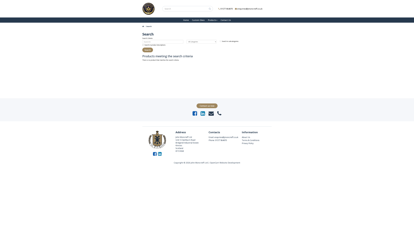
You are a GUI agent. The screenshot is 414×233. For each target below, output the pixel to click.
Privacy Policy (248, 143)
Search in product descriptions (154, 45)
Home (186, 20)
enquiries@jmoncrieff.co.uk (249, 8)
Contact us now (207, 106)
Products (212, 20)
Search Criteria (147, 38)
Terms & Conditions (250, 140)
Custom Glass (198, 20)
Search (149, 26)
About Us (246, 137)
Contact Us (226, 20)
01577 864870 (226, 8)
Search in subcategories (230, 41)
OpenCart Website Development (225, 162)
